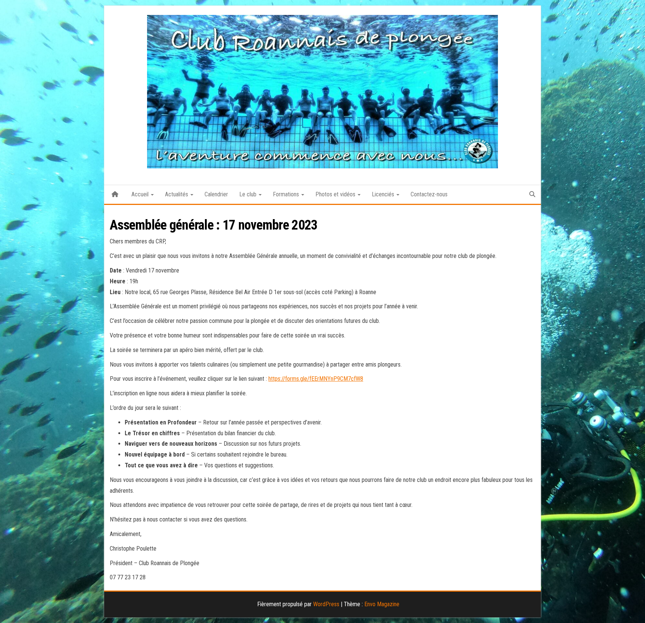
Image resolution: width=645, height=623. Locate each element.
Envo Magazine (381, 604)
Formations (286, 194)
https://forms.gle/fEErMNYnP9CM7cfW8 (315, 378)
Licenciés (384, 194)
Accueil (140, 194)
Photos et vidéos (336, 194)
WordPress (326, 604)
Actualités (177, 194)
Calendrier (216, 194)
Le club (248, 194)
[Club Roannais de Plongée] (115, 194)
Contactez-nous (429, 194)
